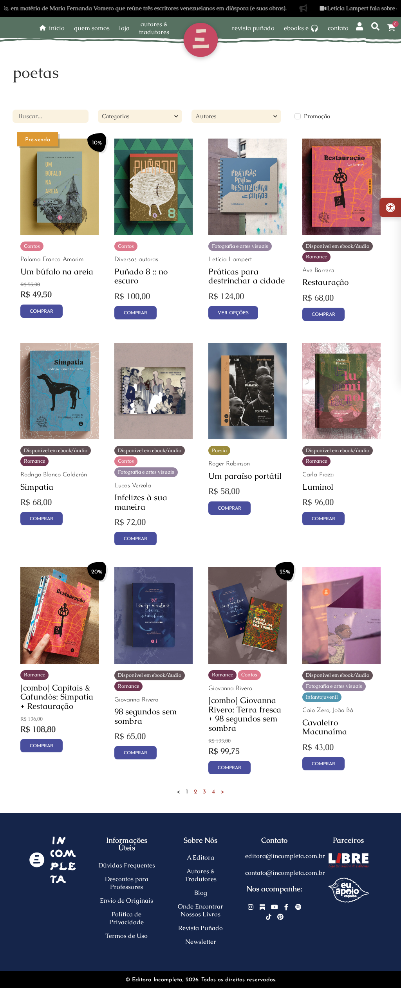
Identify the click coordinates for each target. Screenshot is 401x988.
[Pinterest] (280, 917)
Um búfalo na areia (56, 271)
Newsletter (200, 942)
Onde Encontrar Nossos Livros (200, 910)
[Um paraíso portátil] (247, 437)
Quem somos (92, 28)
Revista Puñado (253, 28)
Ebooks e (296, 28)
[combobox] (140, 116)
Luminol (317, 486)
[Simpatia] (59, 437)
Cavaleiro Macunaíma (324, 727)
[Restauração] (341, 232)
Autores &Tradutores (154, 28)
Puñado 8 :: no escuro (141, 276)
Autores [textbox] (205, 116)
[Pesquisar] (375, 27)
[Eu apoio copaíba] (348, 890)
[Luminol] (341, 437)
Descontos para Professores (126, 883)
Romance (316, 256)
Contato (338, 28)
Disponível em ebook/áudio (337, 246)
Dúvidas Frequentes (126, 865)
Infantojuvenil (322, 697)
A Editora (200, 857)
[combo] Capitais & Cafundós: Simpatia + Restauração (56, 696)
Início (57, 28)
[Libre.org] (348, 861)
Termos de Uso (126, 936)
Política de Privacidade (126, 918)
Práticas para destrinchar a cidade (246, 276)
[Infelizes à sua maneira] (153, 437)
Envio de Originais (126, 900)
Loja (124, 28)
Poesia (219, 450)
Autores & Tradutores (201, 875)
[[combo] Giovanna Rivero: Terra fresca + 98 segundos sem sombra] (247, 661)
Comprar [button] (41, 311)
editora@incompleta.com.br (285, 856)
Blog (200, 893)
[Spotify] (298, 907)
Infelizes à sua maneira (140, 502)
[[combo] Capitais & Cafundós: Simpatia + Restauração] (59, 661)
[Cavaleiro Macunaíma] (341, 662)
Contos (32, 246)
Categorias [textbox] (115, 116)
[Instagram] (251, 907)
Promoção (317, 116)
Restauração (325, 282)
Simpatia (36, 486)
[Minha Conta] (360, 27)
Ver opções (233, 313)
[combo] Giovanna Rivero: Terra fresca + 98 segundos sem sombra (244, 714)
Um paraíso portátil (245, 476)
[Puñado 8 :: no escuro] (153, 232)
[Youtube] (274, 907)
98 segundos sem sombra (145, 716)
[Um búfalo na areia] (59, 232)
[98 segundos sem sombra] (153, 662)
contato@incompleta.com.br (285, 873)
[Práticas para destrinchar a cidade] (247, 232)
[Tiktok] (269, 917)
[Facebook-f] (286, 907)
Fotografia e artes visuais (240, 246)
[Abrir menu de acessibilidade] (390, 207)
